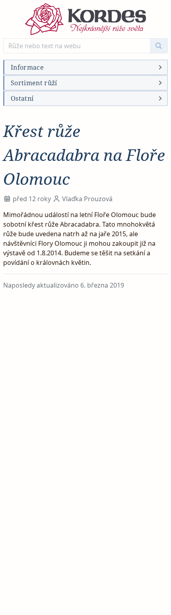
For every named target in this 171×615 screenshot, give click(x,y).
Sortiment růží (34, 82)
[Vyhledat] (159, 45)
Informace (27, 67)
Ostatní (22, 98)
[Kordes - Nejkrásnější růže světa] (85, 19)
